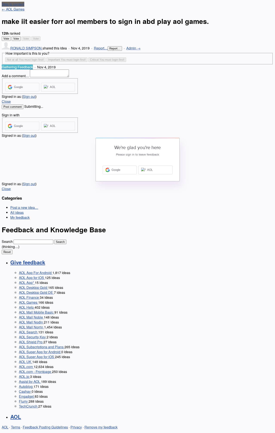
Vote (6, 38)
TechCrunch (28, 406)
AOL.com (26, 366)
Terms (15, 427)
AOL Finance (29, 297)
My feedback (20, 217)
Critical (107, 59)
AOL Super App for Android (40, 351)
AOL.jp (24, 376)
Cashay (25, 391)
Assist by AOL (30, 381)
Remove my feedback (101, 427)
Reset (7, 252)
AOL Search (28, 332)
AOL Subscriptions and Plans (41, 346)
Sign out (29, 96)
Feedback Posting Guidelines (45, 427)
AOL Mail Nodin (31, 322)
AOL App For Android (35, 272)
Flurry (24, 401)
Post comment (12, 106)
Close (6, 101)
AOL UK (25, 361)
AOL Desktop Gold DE (36, 292)
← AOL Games (13, 9)
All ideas (17, 212)
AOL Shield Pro (31, 341)
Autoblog (26, 386)
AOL (15, 416)
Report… (101, 48)
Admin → (133, 48)
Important (67, 59)
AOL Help (27, 307)
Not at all (25, 59)
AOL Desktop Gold (33, 287)
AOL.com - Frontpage (35, 371)
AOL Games (28, 302)
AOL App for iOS (32, 277)
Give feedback (27, 262)
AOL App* (27, 282)
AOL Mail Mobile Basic (36, 312)
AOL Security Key (33, 336)
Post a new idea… (24, 207)
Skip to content (13, 4)
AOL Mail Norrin (31, 327)
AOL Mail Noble (31, 317)
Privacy (76, 427)
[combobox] (33, 242)
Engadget (27, 396)
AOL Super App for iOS (37, 356)
